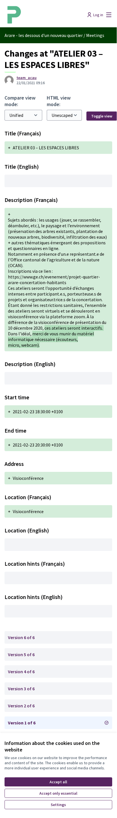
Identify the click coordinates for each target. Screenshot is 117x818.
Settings (58, 804)
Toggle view (101, 116)
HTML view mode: (59, 101)
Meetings (95, 35)
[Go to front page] (44, 15)
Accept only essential (58, 793)
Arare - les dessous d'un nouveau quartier (44, 35)
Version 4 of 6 (21, 671)
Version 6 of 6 (21, 637)
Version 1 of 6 (21, 723)
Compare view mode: (20, 101)
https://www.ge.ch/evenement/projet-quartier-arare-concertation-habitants (54, 279)
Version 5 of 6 (21, 654)
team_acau (26, 77)
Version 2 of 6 (21, 705)
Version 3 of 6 (21, 688)
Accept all (58, 781)
